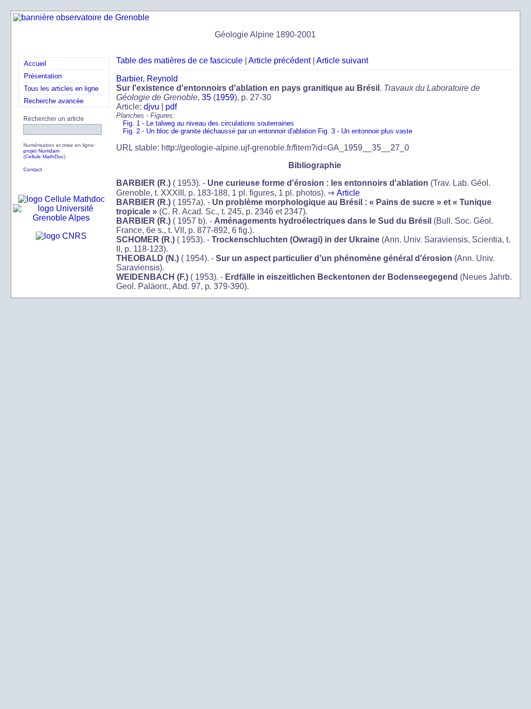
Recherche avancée (53, 101)
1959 (225, 97)
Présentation (43, 76)
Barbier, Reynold (147, 78)
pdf (171, 106)
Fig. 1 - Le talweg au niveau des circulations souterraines (208, 123)
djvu (151, 106)
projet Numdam (41, 151)
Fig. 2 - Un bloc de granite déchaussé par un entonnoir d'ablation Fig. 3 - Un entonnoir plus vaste (267, 131)
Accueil (35, 63)
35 (206, 97)
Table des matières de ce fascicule (179, 60)
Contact (32, 169)
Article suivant (342, 60)
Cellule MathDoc (44, 156)
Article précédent (279, 60)
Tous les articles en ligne (61, 88)
